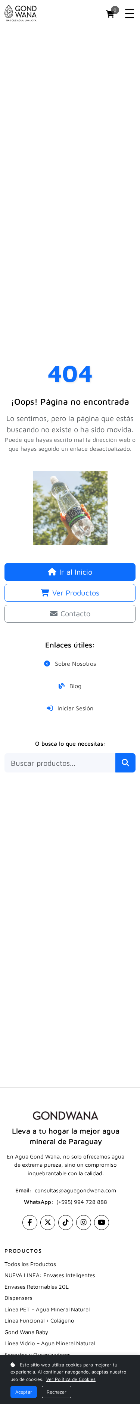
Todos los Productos (30, 1264)
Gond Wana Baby (26, 1332)
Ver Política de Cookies (71, 1379)
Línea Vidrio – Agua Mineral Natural (49, 1343)
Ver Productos (75, 592)
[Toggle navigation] (130, 13)
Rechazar (56, 1392)
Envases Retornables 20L (36, 1286)
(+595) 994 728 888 (81, 1202)
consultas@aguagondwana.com (75, 1190)
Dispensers (18, 1298)
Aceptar (23, 1392)
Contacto (75, 613)
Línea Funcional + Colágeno (39, 1320)
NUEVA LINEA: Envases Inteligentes (49, 1275)
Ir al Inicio (75, 572)
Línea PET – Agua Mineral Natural (47, 1309)
